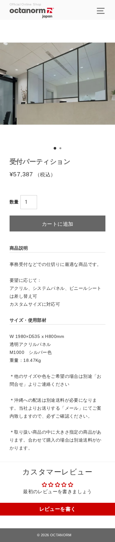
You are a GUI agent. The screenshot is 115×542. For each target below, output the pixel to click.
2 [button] (61, 148)
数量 (14, 201)
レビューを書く (57, 509)
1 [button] (55, 148)
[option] (57, 83)
